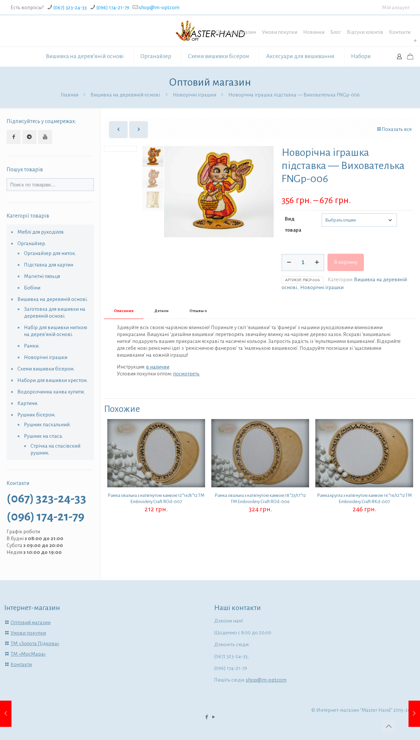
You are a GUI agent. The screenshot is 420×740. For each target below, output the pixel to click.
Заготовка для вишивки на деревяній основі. (54, 312)
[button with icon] (14, 137)
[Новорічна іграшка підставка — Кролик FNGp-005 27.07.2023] (5, 714)
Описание (124, 311)
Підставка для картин (48, 264)
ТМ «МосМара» (28, 654)
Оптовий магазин (236, 32)
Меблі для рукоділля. (40, 232)
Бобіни (32, 287)
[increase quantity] (317, 262)
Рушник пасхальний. (47, 424)
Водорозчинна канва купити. (51, 391)
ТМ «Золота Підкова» (34, 643)
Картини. (27, 403)
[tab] (123, 311)
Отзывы (198, 311)
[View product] (196, 442)
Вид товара (293, 224)
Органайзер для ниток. (50, 253)
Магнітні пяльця (42, 276)
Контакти (399, 32)
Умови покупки (279, 32)
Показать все (397, 129)
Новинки (314, 32)
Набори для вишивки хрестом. (52, 380)
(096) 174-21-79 (112, 7)
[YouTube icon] (213, 717)
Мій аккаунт (396, 7)
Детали (161, 311)
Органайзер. (31, 243)
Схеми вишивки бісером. (45, 368)
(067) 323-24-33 (70, 7)
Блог (335, 32)
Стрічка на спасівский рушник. (55, 449)
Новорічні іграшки (194, 94)
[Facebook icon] (206, 717)
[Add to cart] (196, 428)
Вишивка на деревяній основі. (126, 94)
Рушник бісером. (36, 414)
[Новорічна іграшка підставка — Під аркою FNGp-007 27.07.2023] (414, 714)
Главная (69, 94)
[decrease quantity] (289, 262)
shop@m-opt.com (159, 7)
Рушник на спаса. (43, 436)
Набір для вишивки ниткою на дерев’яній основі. (55, 331)
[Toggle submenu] (415, 40)
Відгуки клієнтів (365, 32)
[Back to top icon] (388, 726)
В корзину (345, 262)
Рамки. (31, 346)
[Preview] (196, 456)
